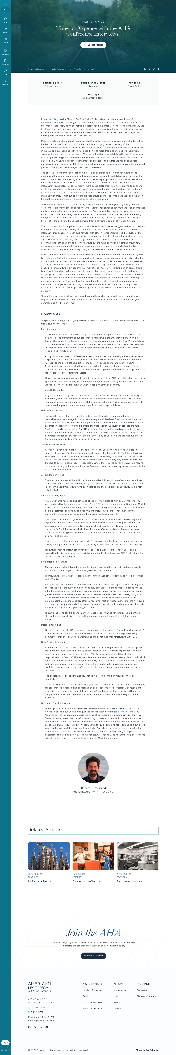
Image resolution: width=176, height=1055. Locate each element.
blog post (58, 119)
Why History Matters (92, 984)
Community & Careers (93, 1002)
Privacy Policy (143, 984)
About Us (118, 984)
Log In (5, 1043)
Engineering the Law (129, 881)
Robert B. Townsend (93, 22)
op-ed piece (117, 708)
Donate (5, 1050)
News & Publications (92, 1008)
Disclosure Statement (147, 996)
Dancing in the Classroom (88, 881)
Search (117, 1002)
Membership (120, 990)
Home (30, 69)
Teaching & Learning (92, 990)
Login (116, 996)
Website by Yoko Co (147, 1050)
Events (85, 996)
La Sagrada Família (39, 881)
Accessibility (143, 990)
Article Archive (41, 69)
